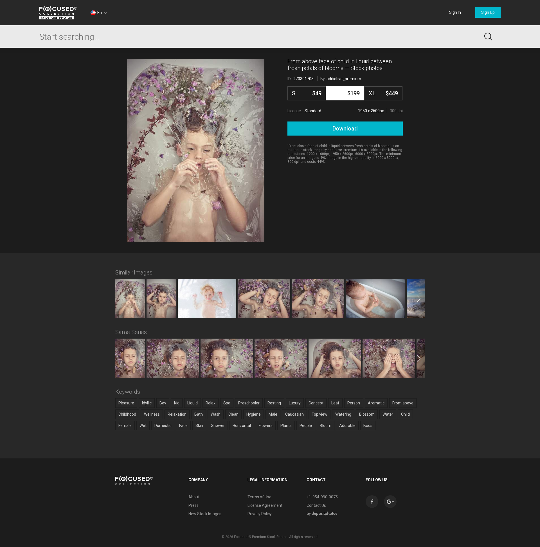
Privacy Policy (260, 514)
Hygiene (253, 414)
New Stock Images (204, 514)
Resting (274, 403)
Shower (218, 425)
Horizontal (242, 425)
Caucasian (294, 414)
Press (193, 505)
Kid (176, 403)
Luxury (295, 403)
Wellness (152, 414)
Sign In (455, 12)
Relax (210, 403)
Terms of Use (259, 497)
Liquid (192, 403)
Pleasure (126, 403)
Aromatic (376, 403)
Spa (226, 403)
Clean (233, 414)
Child (405, 414)
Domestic (162, 425)
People (306, 425)
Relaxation (177, 414)
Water (387, 414)
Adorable (347, 425)
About (193, 497)
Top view (319, 414)
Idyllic (147, 403)
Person (353, 403)
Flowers (266, 425)
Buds (367, 425)
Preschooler (249, 403)
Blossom (367, 414)
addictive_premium (344, 78)
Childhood (127, 414)
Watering (343, 414)
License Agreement (265, 505)
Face (183, 425)
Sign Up (488, 12)
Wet (143, 425)
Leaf (335, 403)
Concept (316, 403)
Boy (162, 403)
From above (402, 403)
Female (125, 425)
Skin (199, 425)
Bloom (325, 425)
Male (273, 414)
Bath (198, 414)
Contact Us (316, 505)
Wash (215, 414)
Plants (286, 425)
